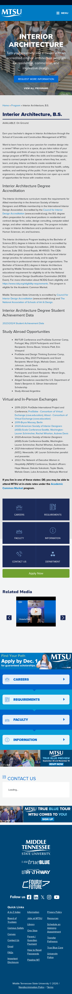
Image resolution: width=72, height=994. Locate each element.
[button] (9, 618)
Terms (50, 987)
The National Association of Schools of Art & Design (34, 300)
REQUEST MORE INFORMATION (36, 79)
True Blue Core (55, 947)
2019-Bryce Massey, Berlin (29, 422)
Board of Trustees (12, 920)
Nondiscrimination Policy (31, 987)
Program (15, 105)
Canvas (12, 934)
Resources (52, 918)
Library (30, 924)
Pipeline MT (33, 959)
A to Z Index (14, 912)
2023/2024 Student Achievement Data (23, 323)
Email (10, 946)
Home (6, 105)
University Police (52, 955)
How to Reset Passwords (34, 951)
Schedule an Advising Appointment (54, 927)
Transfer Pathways (52, 939)
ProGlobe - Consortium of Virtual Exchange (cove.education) (39, 413)
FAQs (10, 952)
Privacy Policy (54, 912)
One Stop (32, 930)
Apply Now (36, 573)
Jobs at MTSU (34, 918)
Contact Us (13, 940)
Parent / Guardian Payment (32, 940)
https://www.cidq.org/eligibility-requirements (25, 283)
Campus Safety (16, 928)
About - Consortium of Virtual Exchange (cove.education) (41, 416)
